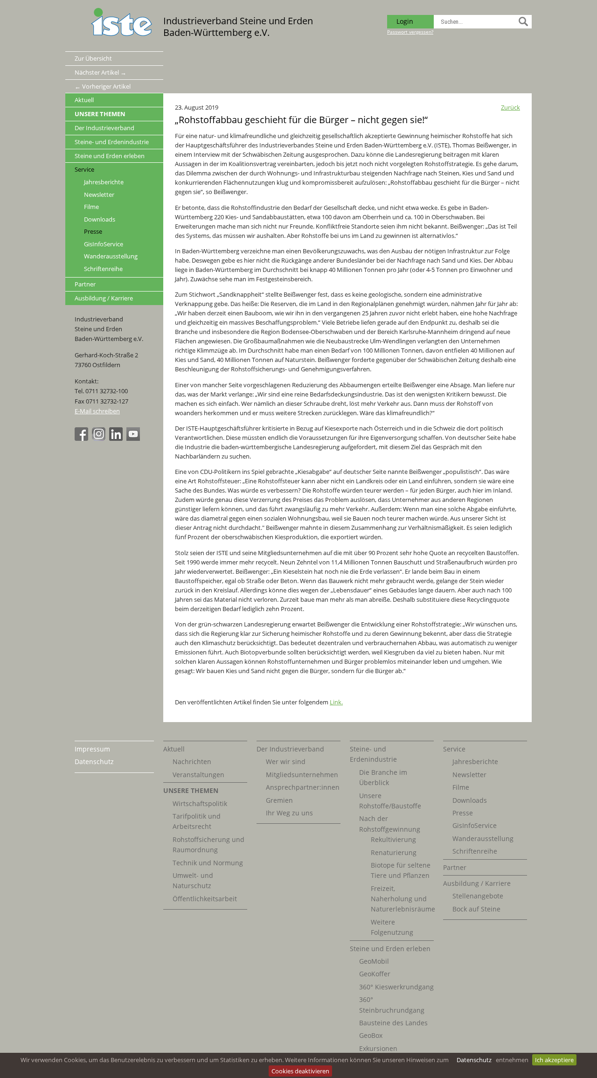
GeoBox (370, 1035)
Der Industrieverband (104, 128)
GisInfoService (103, 244)
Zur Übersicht (93, 58)
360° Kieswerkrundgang (396, 986)
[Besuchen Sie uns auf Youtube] (134, 438)
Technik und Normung (208, 862)
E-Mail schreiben (97, 411)
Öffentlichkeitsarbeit (205, 898)
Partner (85, 284)
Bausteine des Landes (393, 1022)
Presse (93, 232)
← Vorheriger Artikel (103, 86)
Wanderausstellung (111, 256)
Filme (91, 207)
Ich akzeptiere (554, 1060)
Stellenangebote (477, 895)
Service (84, 169)
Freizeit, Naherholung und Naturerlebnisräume (403, 899)
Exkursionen (378, 1048)
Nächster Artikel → (100, 72)
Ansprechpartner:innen (303, 787)
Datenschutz (474, 1060)
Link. (336, 702)
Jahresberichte (104, 182)
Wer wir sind (285, 761)
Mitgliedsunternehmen (302, 774)
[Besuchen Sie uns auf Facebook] (82, 438)
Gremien (279, 800)
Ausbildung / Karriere (104, 298)
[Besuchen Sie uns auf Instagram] (100, 438)
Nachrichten (192, 761)
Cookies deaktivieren (300, 1071)
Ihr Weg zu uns (289, 812)
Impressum (92, 748)
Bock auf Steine (476, 908)
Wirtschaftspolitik (200, 803)
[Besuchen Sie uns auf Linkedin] (117, 438)
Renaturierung (394, 852)
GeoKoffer (374, 973)
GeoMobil (374, 961)
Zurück (510, 107)
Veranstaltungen (198, 774)
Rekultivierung (393, 839)
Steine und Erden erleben (110, 156)
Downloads (99, 219)
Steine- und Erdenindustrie (112, 142)
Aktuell (84, 100)
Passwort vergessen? (410, 31)
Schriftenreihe (103, 269)
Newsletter (99, 195)
